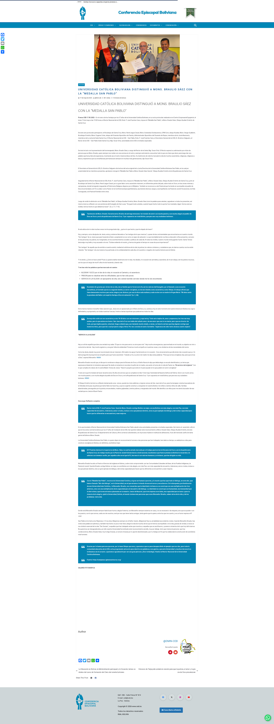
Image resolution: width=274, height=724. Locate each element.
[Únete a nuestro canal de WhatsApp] (268, 718)
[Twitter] (2, 39)
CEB (91, 25)
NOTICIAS (81, 84)
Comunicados (141, 25)
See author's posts (171, 647)
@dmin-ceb (98, 98)
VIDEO (176, 216)
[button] (94, 25)
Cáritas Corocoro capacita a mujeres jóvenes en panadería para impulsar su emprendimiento (101, 2)
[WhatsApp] (2, 47)
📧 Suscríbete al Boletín (171, 710)
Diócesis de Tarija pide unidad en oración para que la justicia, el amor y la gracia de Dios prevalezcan (166, 670)
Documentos (155, 25)
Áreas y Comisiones (106, 25)
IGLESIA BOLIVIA (124, 25)
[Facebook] (2, 35)
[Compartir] (2, 52)
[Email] (2, 43)
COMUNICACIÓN (171, 25)
